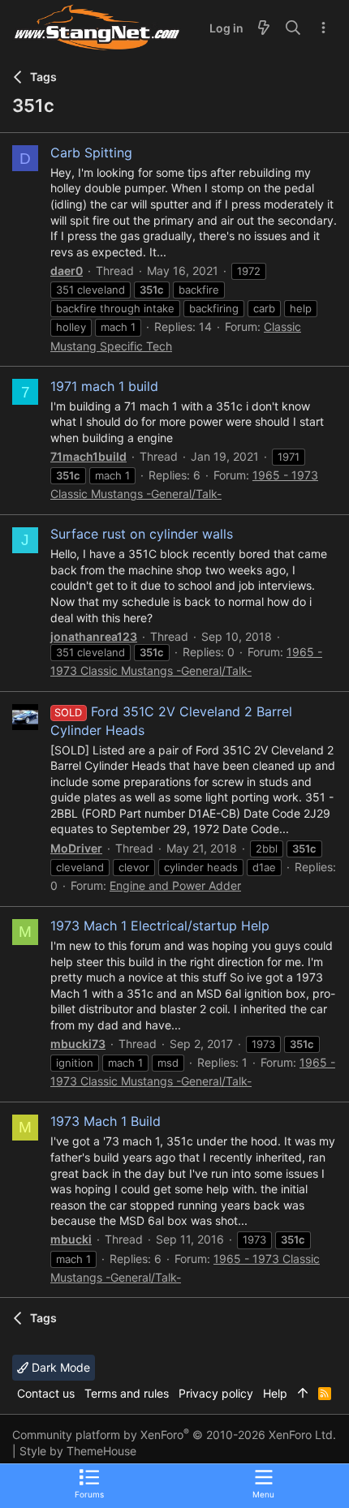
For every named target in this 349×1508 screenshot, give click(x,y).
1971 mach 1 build (104, 386)
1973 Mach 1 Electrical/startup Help (159, 925)
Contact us (46, 1393)
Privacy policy (216, 1393)
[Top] (302, 1394)
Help (275, 1393)
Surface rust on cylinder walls (141, 534)
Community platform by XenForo (174, 1434)
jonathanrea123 (93, 636)
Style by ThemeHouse (77, 1451)
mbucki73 (78, 1043)
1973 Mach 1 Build (105, 1121)
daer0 (66, 270)
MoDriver (76, 848)
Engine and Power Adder (175, 885)
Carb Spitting (91, 152)
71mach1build (88, 456)
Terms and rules (126, 1393)
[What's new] (264, 28)
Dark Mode (59, 1367)
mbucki (71, 1239)
